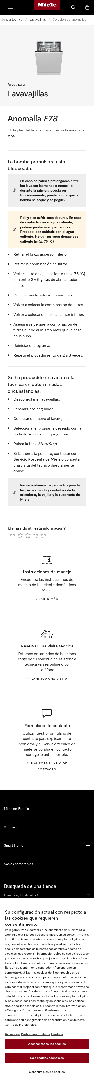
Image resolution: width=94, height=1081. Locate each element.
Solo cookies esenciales (47, 1058)
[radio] (12, 535)
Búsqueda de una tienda (30, 886)
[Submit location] (88, 896)
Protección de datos (35, 1034)
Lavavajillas (37, 19)
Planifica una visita (48, 678)
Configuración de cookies (47, 1071)
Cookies (57, 1034)
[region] (47, 989)
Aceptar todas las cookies (47, 1044)
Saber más (48, 599)
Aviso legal (12, 1034)
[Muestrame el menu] (10, 7)
